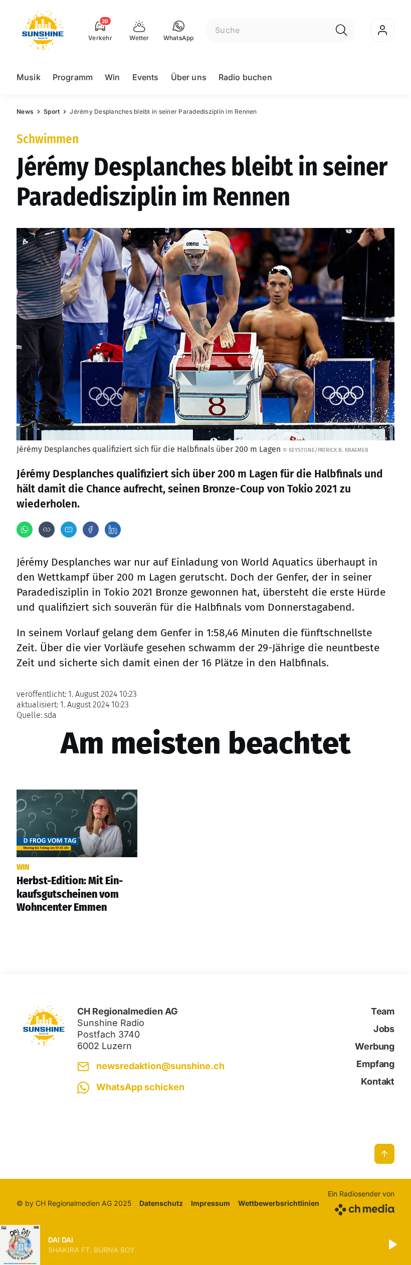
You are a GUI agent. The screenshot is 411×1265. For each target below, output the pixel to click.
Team (382, 1011)
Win (112, 77)
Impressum (210, 1203)
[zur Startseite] (43, 30)
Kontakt (377, 1081)
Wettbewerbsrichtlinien (278, 1203)
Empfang (375, 1064)
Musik (29, 77)
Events (145, 77)
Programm (73, 77)
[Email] (69, 530)
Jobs (383, 1029)
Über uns (189, 77)
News (25, 111)
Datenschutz (161, 1203)
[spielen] (392, 1245)
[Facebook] (91, 530)
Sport (52, 111)
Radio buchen (245, 77)
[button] (178, 30)
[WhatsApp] (25, 530)
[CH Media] (361, 1207)
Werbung (374, 1046)
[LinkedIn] (113, 530)
